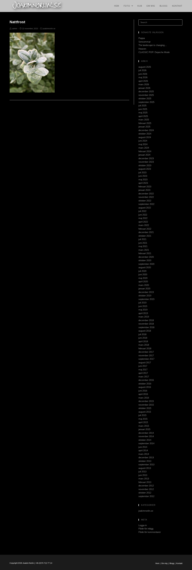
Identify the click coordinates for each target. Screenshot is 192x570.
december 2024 (146, 130)
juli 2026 (142, 70)
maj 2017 (142, 369)
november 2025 (146, 95)
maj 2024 (142, 144)
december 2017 (146, 352)
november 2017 (146, 355)
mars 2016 (143, 397)
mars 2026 (143, 84)
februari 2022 (144, 228)
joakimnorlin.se (49, 29)
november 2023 (146, 162)
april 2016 (143, 394)
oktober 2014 (144, 440)
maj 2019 (142, 309)
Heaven (142, 48)
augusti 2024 (144, 137)
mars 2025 (143, 119)
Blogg (172, 563)
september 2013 (146, 464)
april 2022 (143, 221)
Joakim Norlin (28, 563)
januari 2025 (144, 126)
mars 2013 (143, 478)
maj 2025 (142, 112)
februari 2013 (144, 482)
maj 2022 (142, 218)
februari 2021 (144, 253)
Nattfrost (17, 22)
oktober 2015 (144, 408)
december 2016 (146, 380)
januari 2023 (144, 190)
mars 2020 (143, 285)
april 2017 (143, 373)
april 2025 (143, 116)
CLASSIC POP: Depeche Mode (154, 52)
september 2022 (146, 204)
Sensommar (144, 41)
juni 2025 (142, 109)
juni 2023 (142, 176)
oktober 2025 (144, 98)
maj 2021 (142, 246)
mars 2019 (143, 316)
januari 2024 (144, 155)
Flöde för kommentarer (149, 532)
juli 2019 (142, 302)
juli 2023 (142, 172)
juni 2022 (142, 214)
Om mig (164, 563)
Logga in (142, 525)
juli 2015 (142, 415)
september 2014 (146, 443)
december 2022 (146, 193)
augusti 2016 (144, 387)
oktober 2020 (144, 260)
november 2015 (146, 404)
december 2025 (146, 91)
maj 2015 (142, 419)
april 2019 (143, 313)
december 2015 (146, 401)
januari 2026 (144, 88)
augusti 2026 (144, 67)
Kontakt (179, 563)
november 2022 (146, 197)
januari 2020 (144, 288)
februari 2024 (144, 151)
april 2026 (143, 81)
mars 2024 (143, 147)
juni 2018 (142, 338)
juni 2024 (142, 140)
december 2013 (146, 457)
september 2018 (146, 327)
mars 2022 (143, 225)
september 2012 (146, 496)
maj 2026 (142, 77)
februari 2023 (144, 186)
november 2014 (146, 436)
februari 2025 (144, 123)
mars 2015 (143, 426)
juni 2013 (142, 475)
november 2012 (146, 489)
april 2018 (143, 341)
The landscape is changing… (152, 45)
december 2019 (146, 292)
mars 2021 (143, 250)
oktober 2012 (144, 492)
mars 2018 (143, 345)
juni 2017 (142, 366)
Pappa (141, 38)
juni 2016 (142, 390)
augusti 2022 (144, 207)
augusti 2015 (144, 412)
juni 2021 (142, 243)
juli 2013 (142, 471)
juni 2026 (142, 74)
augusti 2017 (144, 362)
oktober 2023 (144, 165)
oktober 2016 (144, 383)
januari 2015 (144, 429)
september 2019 (146, 299)
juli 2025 (142, 105)
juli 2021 (142, 239)
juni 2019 (142, 306)
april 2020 (143, 281)
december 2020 (146, 257)
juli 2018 (142, 334)
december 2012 (146, 485)
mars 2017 (143, 376)
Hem (157, 563)
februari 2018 (144, 348)
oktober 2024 (144, 133)
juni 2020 (142, 274)
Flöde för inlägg (145, 528)
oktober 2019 (144, 295)
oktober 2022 (144, 200)
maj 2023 (142, 179)
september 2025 (146, 102)
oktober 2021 (144, 236)
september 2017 (146, 359)
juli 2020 (142, 271)
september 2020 (146, 264)
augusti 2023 (144, 169)
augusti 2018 (144, 330)
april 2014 (143, 450)
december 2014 (146, 433)
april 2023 (143, 183)
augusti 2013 (144, 468)
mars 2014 (143, 454)
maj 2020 (142, 278)
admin (14, 29)
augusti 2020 (144, 267)
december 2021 (146, 232)
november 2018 (146, 323)
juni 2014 (142, 447)
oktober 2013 (144, 461)
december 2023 (146, 158)
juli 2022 (142, 211)
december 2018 (146, 320)
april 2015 (143, 422)
